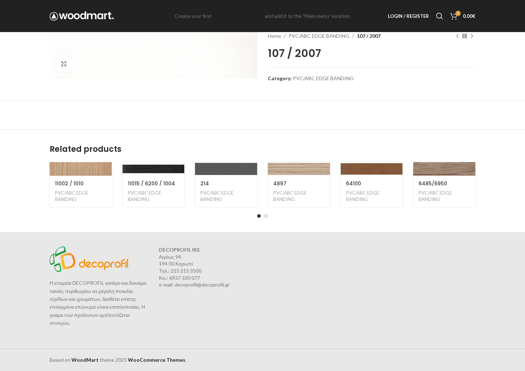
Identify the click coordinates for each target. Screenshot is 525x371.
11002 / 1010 (69, 183)
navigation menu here (238, 16)
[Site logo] (82, 15)
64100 (353, 183)
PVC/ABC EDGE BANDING (319, 36)
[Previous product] (457, 36)
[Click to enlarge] (64, 64)
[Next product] (471, 36)
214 (204, 183)
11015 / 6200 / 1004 (151, 183)
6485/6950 (433, 183)
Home (274, 36)
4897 (279, 183)
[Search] (439, 16)
